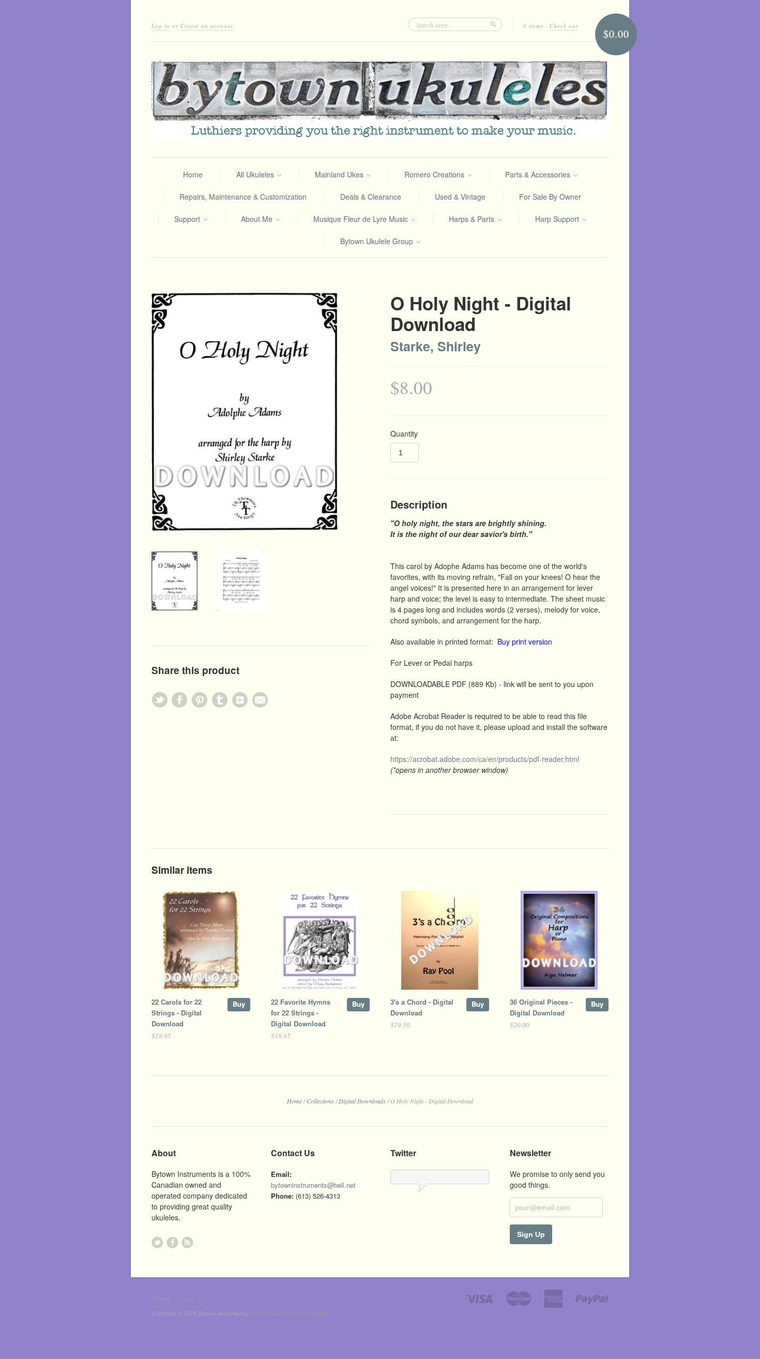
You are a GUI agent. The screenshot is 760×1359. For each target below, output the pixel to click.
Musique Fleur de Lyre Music (361, 219)
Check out (564, 25)
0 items (533, 25)
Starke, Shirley (435, 346)
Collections (320, 1101)
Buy (239, 1004)
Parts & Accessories (538, 174)
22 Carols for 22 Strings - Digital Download (176, 1012)
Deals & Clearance (370, 196)
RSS (187, 1242)
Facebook (172, 1242)
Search (161, 1298)
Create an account (206, 25)
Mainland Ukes (340, 174)
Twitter (157, 1242)
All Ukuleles (256, 174)
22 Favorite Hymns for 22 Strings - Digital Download (300, 1012)
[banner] (380, 100)
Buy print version (524, 641)
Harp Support (558, 219)
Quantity (404, 433)
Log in (160, 25)
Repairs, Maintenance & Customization (243, 196)
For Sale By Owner (550, 196)
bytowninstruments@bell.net (313, 1185)
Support (188, 219)
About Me (258, 219)
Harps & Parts (472, 219)
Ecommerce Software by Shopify (289, 1313)
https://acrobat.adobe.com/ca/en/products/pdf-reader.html (484, 759)
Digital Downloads (362, 1101)
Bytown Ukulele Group (377, 241)
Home (193, 174)
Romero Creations (435, 174)
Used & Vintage (460, 196)
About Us (191, 1298)
